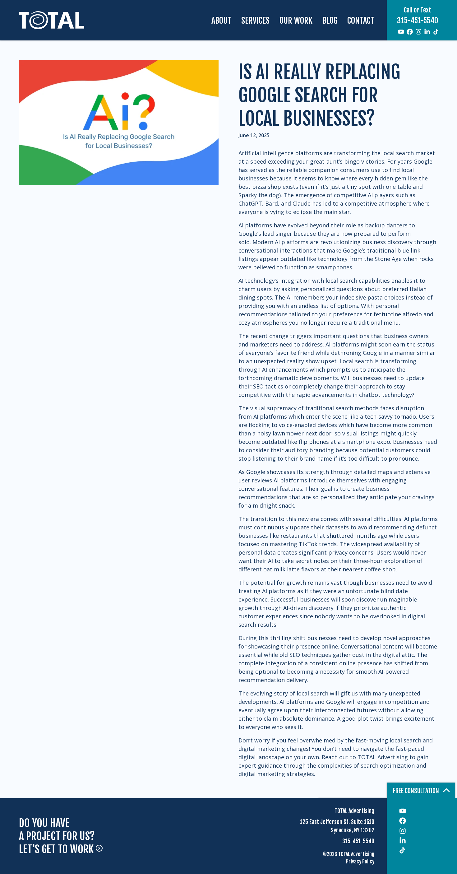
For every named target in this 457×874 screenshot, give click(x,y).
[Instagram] (418, 32)
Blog (329, 21)
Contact (360, 21)
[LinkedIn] (427, 32)
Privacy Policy (360, 861)
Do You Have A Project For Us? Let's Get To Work (57, 836)
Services (255, 21)
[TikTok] (436, 32)
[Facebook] (410, 32)
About (221, 21)
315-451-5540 (417, 20)
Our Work (295, 21)
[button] (421, 790)
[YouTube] (401, 32)
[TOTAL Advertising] (51, 20)
